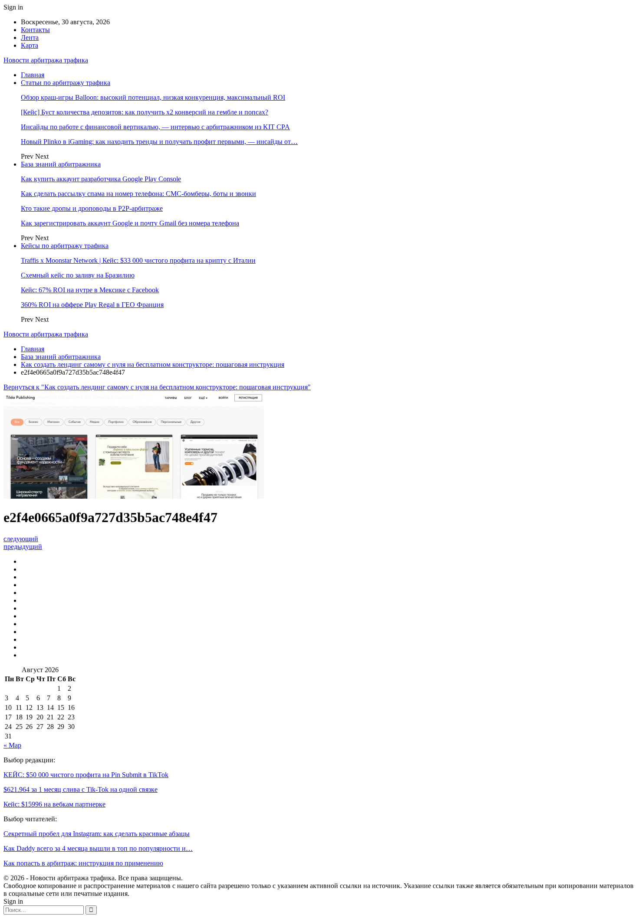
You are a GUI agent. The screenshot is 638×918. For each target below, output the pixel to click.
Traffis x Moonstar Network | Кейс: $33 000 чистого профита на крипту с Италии (138, 260)
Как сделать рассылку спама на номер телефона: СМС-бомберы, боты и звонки (138, 193)
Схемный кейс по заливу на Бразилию (78, 275)
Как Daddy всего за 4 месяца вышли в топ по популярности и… (98, 848)
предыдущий (22, 546)
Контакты (35, 29)
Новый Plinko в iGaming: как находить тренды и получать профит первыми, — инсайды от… (159, 141)
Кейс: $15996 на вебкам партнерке (54, 804)
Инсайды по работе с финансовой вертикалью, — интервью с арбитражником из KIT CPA (155, 127)
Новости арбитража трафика (45, 60)
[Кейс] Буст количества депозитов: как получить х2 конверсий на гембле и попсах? (144, 112)
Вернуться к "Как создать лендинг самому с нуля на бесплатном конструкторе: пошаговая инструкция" (157, 387)
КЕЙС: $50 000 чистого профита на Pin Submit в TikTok (85, 774)
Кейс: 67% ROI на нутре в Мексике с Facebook (90, 290)
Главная (32, 74)
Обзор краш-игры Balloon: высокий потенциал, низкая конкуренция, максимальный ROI (153, 97)
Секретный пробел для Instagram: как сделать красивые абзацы (96, 833)
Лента (30, 37)
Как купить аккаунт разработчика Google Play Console (101, 179)
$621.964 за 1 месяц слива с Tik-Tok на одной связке (80, 789)
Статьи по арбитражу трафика (65, 82)
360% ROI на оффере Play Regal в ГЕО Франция (92, 304)
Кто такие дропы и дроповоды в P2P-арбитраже (92, 208)
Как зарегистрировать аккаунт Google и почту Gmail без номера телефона (130, 223)
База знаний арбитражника (61, 164)
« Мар (12, 745)
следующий (20, 538)
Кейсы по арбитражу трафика (65, 245)
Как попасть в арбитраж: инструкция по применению (83, 863)
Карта (29, 45)
